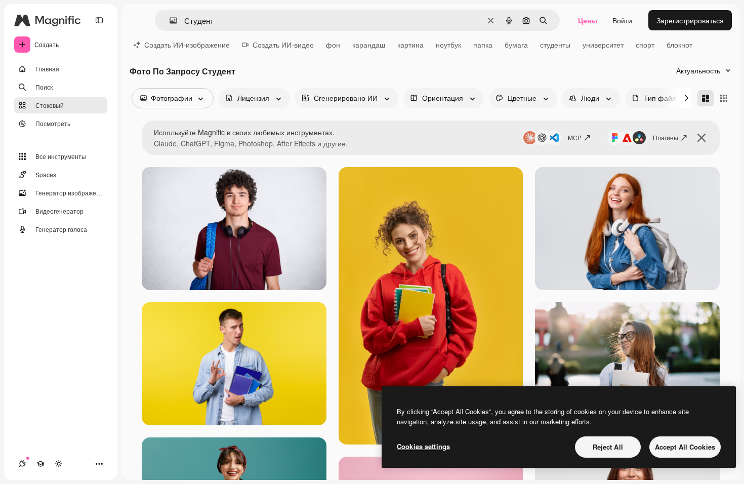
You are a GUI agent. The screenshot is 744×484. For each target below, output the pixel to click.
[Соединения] (22, 464)
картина (410, 44)
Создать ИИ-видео (283, 44)
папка (482, 44)
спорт (645, 44)
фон (333, 44)
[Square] (724, 98)
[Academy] (40, 464)
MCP (575, 137)
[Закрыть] (701, 138)
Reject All (608, 447)
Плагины (665, 137)
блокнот (679, 44)
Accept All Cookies (685, 447)
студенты (555, 44)
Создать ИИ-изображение (187, 44)
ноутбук (448, 44)
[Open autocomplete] (169, 20)
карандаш (368, 44)
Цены (587, 20)
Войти (622, 20)
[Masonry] (705, 98)
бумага (516, 44)
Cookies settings (423, 446)
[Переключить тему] (59, 464)
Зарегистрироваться (690, 20)
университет (603, 44)
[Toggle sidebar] (99, 20)
